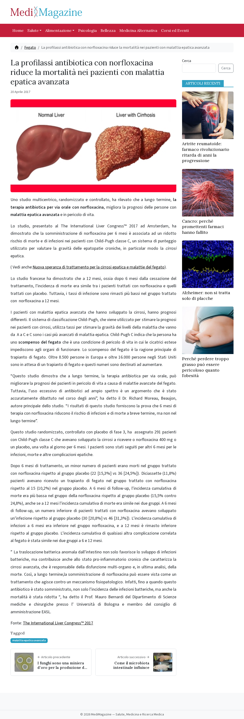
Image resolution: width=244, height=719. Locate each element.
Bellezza (108, 30)
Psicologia (87, 30)
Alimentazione (58, 30)
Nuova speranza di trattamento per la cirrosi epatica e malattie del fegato (98, 267)
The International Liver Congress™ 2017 (58, 623)
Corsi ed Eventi (175, 30)
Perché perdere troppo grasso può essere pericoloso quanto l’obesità (205, 367)
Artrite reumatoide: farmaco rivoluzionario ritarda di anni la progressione (205, 152)
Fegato (30, 47)
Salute (33, 30)
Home (18, 30)
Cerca (186, 60)
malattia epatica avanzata (29, 640)
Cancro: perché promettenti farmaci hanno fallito (203, 226)
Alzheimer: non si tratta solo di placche (206, 295)
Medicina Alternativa (138, 30)
